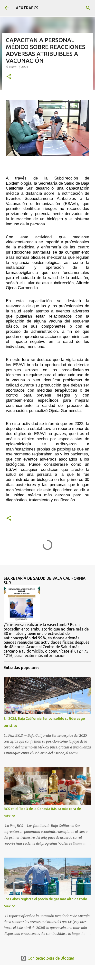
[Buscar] (88, 8)
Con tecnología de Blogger (50, 958)
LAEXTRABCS (26, 8)
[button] (9, 77)
